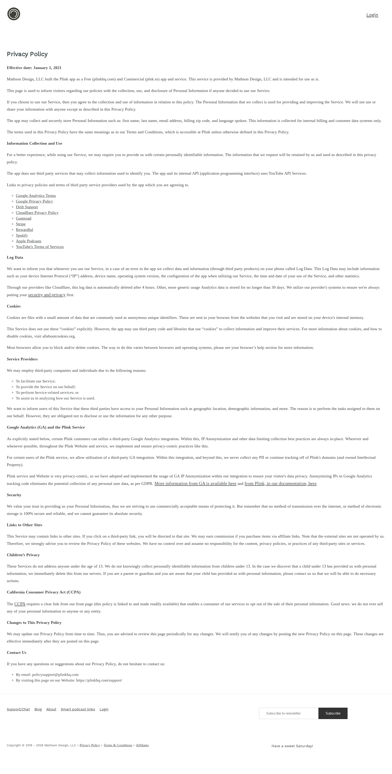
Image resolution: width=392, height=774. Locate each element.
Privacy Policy (90, 745)
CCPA (19, 603)
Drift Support (27, 207)
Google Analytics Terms (36, 195)
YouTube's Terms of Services (40, 246)
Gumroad (23, 218)
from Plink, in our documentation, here (280, 483)
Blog (38, 709)
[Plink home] (14, 20)
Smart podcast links (78, 709)
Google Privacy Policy (34, 201)
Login (104, 709)
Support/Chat (18, 709)
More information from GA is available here (195, 483)
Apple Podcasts (28, 241)
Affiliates (142, 745)
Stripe (21, 224)
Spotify (22, 235)
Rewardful (24, 229)
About (51, 709)
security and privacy (47, 294)
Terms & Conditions (118, 745)
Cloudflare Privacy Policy (37, 212)
